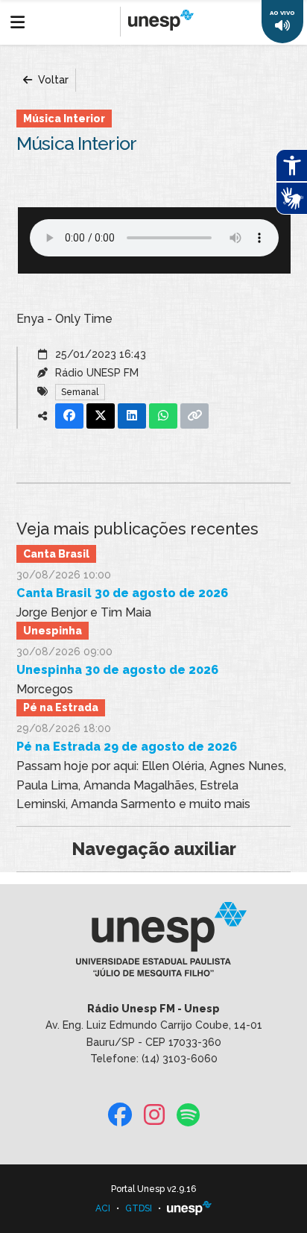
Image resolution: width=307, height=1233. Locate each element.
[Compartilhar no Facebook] (69, 416)
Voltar (52, 80)
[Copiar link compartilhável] (194, 416)
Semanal (79, 392)
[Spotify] (188, 1116)
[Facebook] (120, 1116)
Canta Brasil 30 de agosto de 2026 (122, 593)
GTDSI (138, 1208)
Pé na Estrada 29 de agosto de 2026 (126, 747)
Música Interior (64, 118)
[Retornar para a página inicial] (153, 944)
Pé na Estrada (60, 707)
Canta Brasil (56, 554)
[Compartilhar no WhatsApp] (163, 416)
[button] (282, 21)
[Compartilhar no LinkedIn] (132, 416)
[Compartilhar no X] (100, 416)
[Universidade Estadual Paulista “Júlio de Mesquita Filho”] (189, 1208)
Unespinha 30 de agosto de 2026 (117, 670)
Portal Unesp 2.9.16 (153, 1189)
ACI (102, 1208)
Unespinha (52, 631)
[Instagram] (154, 1116)
